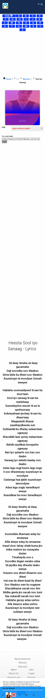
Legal (31, 673)
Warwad (22, 666)
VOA (9, 15)
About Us (14, 673)
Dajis (3, 127)
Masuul (22, 662)
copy (4, 142)
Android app (13, 677)
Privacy (31, 677)
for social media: (7, 136)
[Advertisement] (22, 54)
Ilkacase (26, 79)
